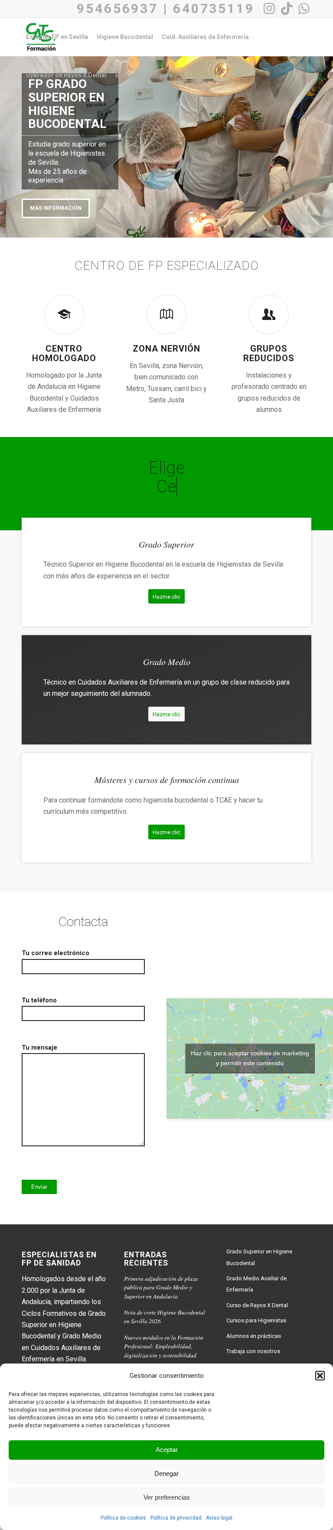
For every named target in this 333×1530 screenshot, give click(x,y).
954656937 (117, 8)
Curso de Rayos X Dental (257, 1305)
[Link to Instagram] (267, 8)
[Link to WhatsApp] (302, 8)
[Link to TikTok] (285, 8)
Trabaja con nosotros (253, 1351)
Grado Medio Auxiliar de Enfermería (256, 1284)
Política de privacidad (176, 1518)
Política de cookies (123, 1518)
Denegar (166, 1473)
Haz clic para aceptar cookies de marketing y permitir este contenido (250, 1058)
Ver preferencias (167, 1497)
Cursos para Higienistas (256, 1320)
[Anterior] (7, 144)
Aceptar (167, 1449)
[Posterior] (325, 144)
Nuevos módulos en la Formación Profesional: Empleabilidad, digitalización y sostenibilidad (163, 1346)
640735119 (214, 8)
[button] (320, 1375)
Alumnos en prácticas (253, 1336)
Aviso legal (219, 1518)
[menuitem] (57, 37)
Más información (56, 208)
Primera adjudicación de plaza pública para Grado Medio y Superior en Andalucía (161, 1287)
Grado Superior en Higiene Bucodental (259, 1257)
